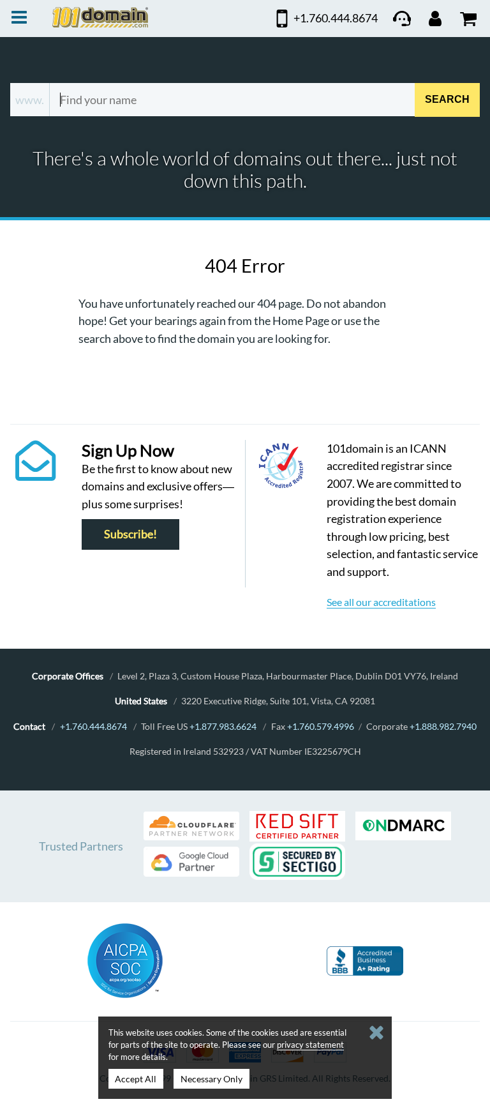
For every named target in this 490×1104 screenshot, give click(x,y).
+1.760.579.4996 (320, 726)
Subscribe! (130, 534)
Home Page (300, 321)
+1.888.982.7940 (443, 726)
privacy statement (310, 1045)
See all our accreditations (381, 602)
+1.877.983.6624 (222, 726)
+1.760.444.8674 (93, 726)
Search (447, 99)
